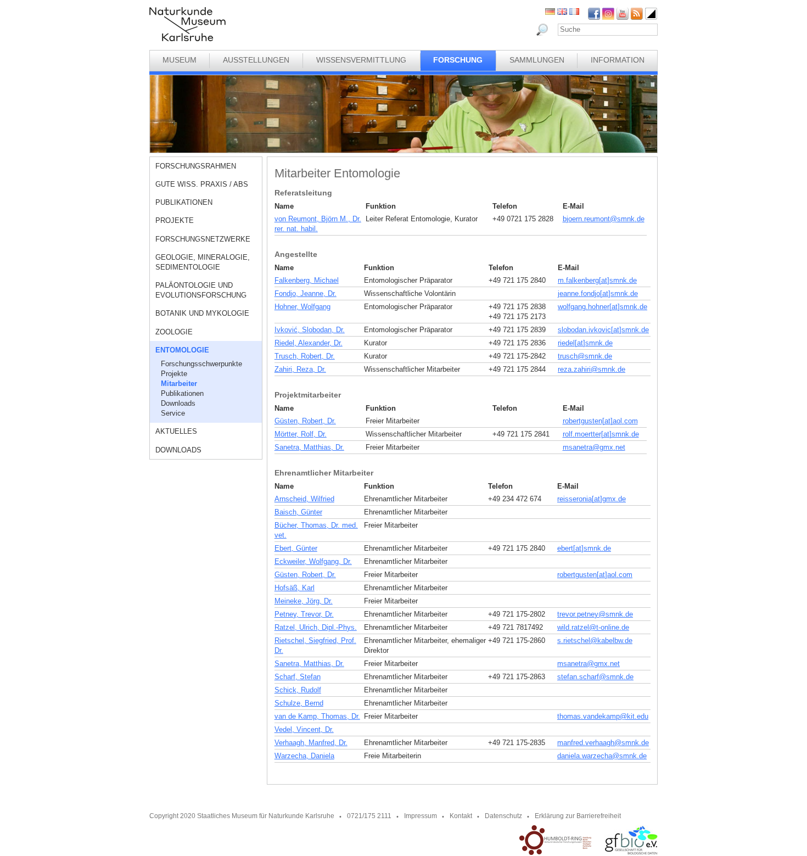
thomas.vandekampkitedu (602, 716)
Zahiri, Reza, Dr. (300, 369)
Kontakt (461, 816)
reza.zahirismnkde (591, 369)
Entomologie (182, 350)
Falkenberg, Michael (306, 280)
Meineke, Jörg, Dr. (303, 601)
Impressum (420, 816)
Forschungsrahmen (195, 166)
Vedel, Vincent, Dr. (304, 729)
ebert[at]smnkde (584, 548)
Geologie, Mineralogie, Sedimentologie (202, 262)
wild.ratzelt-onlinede (593, 627)
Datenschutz (503, 816)
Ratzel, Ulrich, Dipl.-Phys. (315, 627)
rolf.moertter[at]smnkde (601, 434)
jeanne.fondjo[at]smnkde (598, 293)
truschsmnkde (585, 356)
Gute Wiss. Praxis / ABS (201, 184)
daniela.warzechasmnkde (602, 756)
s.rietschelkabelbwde (594, 640)
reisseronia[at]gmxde (591, 499)
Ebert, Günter (295, 548)
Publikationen (183, 202)
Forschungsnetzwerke (202, 239)
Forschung (458, 59)
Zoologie (174, 332)
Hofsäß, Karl (294, 588)
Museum (179, 59)
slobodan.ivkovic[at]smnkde (603, 330)
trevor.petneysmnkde (595, 614)
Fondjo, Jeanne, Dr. (305, 293)
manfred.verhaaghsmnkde (603, 742)
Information (618, 59)
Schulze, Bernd (298, 703)
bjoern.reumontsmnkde (604, 219)
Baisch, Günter (298, 512)
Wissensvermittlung (361, 59)
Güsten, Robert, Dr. (305, 421)
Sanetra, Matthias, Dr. (309, 447)
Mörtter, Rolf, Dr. (300, 434)
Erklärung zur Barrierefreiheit (578, 816)
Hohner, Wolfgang (302, 307)
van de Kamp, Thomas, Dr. (317, 716)
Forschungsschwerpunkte (201, 364)
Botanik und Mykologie (202, 313)
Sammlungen (536, 59)
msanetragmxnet (594, 447)
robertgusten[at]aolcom (600, 421)
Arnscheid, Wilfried (304, 499)
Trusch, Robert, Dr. (304, 356)
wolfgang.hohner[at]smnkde (602, 307)
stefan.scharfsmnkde (595, 677)
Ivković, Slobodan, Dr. (309, 330)
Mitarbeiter (179, 383)
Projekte (174, 220)
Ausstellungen (256, 59)
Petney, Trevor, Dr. (304, 614)
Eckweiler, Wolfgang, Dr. (313, 561)
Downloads (178, 403)
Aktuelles (176, 431)
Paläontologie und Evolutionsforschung (200, 290)
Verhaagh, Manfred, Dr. (311, 742)
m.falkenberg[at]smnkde (597, 280)
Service (173, 413)
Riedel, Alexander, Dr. (308, 343)
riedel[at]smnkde (585, 343)
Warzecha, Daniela (304, 756)
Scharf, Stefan (297, 677)
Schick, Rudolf (297, 690)
